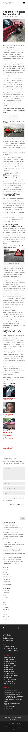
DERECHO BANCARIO (9, 659)
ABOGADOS (6, 590)
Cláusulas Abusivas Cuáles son (11, 525)
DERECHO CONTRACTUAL (10, 661)
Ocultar (16, 116)
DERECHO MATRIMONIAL (10, 669)
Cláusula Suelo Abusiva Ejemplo (11, 708)
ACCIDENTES (6, 593)
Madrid (12, 17)
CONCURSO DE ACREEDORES (10, 673)
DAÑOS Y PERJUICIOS (9, 663)
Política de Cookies (13, 719)
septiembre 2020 (7, 584)
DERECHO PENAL (8, 677)
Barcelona (5, 597)
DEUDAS (5, 604)
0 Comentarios (19, 17)
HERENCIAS (6, 609)
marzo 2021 (6, 574)
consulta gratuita (7, 379)
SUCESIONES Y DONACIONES (10, 679)
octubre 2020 (6, 581)
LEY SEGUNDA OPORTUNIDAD (11, 675)
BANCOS (5, 595)
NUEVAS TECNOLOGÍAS (9, 683)
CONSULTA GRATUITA (9, 646)
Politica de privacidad (16, 717)
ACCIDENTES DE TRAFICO (9, 657)
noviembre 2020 (7, 579)
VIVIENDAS (5, 619)
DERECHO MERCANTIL (9, 671)
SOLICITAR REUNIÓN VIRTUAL (11, 648)
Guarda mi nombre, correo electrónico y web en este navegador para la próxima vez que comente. (14, 498)
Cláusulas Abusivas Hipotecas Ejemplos (13, 527)
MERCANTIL (6, 616)
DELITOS (5, 600)
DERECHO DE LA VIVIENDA (10, 665)
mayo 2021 (5, 569)
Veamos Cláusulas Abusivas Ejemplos (12, 530)
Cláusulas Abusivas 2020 (9, 706)
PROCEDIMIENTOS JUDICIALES (11, 650)
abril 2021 (5, 572)
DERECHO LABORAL (8, 667)
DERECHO (5, 602)
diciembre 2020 (7, 577)
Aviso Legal (7, 717)
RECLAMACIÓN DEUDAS (9, 681)
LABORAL (5, 612)
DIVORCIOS (6, 607)
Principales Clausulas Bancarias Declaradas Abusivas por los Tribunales (13, 696)
